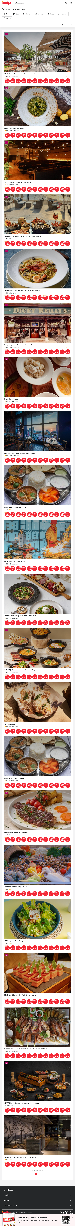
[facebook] (66, 1213)
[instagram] (62, 1213)
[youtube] (71, 1213)
